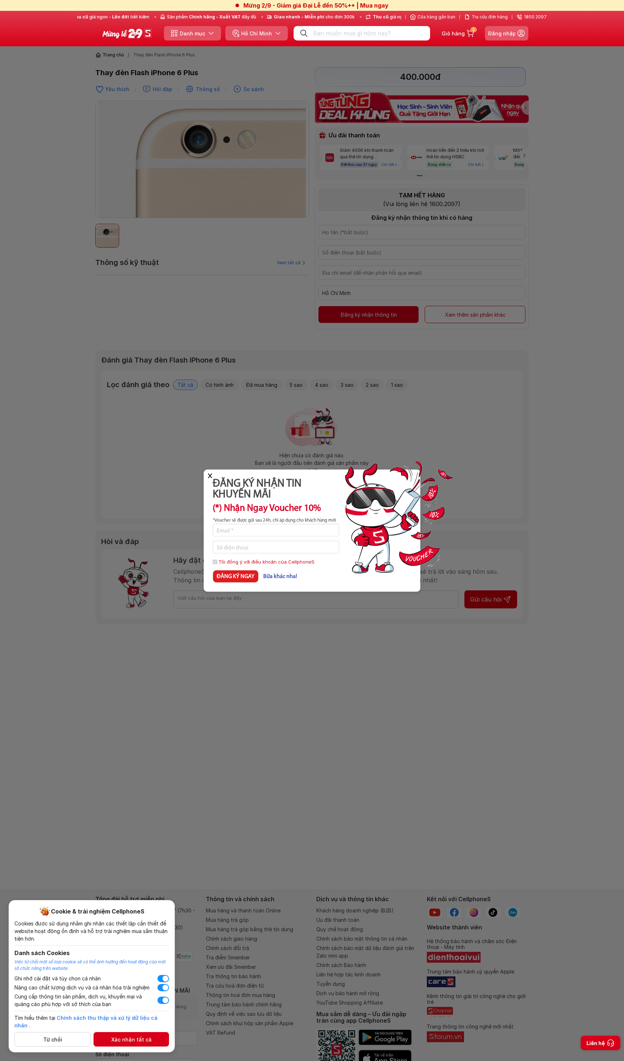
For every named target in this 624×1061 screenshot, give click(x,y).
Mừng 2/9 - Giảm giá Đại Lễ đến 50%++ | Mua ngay (316, 5)
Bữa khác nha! (280, 576)
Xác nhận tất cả (131, 1039)
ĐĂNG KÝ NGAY (236, 576)
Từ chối (52, 1039)
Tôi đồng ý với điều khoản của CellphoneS (266, 562)
